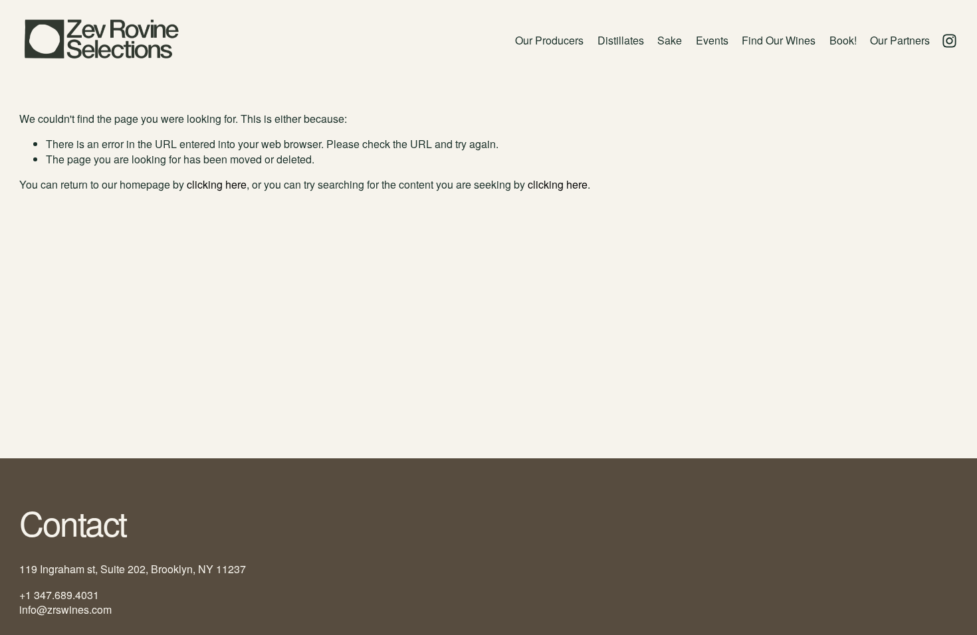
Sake (669, 40)
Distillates (620, 40)
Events (712, 40)
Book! (843, 40)
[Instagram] (949, 41)
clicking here (217, 184)
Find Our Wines (778, 40)
